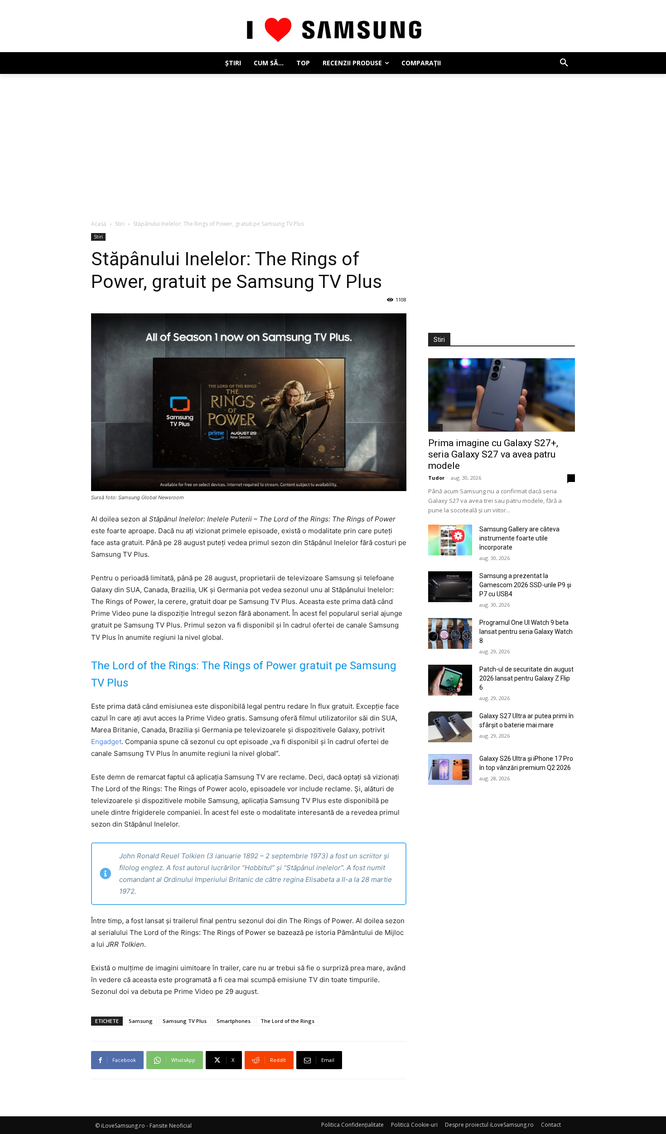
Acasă (98, 224)
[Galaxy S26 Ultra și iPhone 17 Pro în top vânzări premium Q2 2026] (450, 769)
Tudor (436, 477)
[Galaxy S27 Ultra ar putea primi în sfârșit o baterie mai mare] (450, 726)
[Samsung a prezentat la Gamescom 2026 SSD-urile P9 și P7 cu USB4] (450, 586)
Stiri (120, 224)
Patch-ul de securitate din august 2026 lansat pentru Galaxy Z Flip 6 (526, 678)
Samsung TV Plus (185, 1020)
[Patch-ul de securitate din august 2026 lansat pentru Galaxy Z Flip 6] (450, 680)
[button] (564, 63)
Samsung (141, 1020)
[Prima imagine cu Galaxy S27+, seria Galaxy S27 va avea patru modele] (501, 395)
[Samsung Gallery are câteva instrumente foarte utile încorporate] (450, 540)
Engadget (106, 741)
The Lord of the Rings (287, 1020)
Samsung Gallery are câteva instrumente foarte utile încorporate (519, 538)
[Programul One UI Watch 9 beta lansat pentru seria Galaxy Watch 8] (450, 633)
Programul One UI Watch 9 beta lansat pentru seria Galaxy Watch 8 (526, 631)
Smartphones (234, 1020)
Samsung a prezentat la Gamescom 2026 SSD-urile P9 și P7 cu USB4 (525, 585)
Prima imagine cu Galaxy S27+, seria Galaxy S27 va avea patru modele (493, 454)
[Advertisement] (333, 141)
